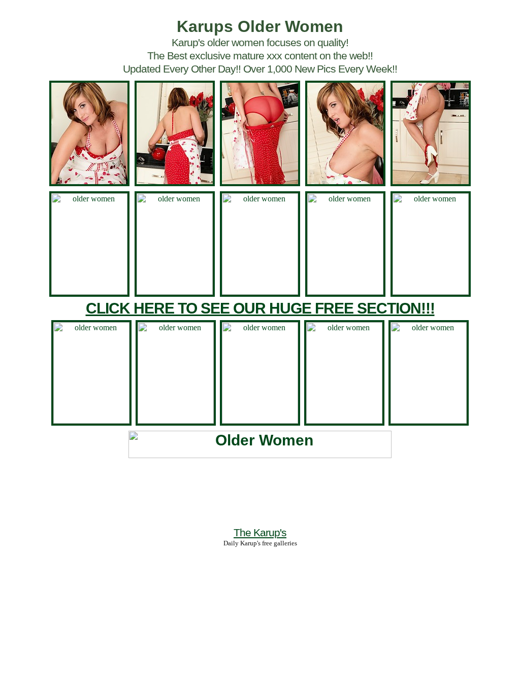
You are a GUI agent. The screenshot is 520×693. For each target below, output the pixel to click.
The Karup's (260, 532)
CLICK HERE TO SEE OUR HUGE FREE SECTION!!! (260, 308)
